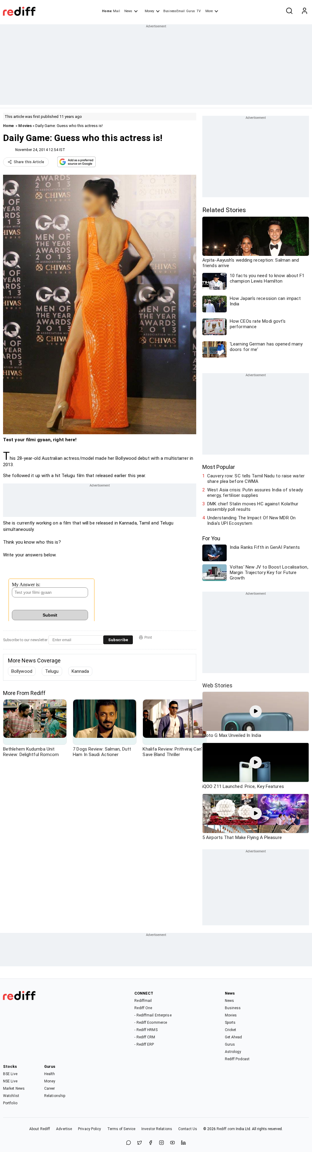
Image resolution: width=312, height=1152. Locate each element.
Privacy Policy (89, 1129)
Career (49, 1088)
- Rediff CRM (144, 1037)
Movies (25, 125)
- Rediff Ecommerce (150, 1022)
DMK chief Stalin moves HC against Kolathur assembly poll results (252, 506)
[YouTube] (172, 1143)
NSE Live (10, 1081)
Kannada (80, 671)
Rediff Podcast (237, 1059)
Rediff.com (226, 1129)
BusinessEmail (174, 11)
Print (148, 637)
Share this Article (29, 162)
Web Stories (217, 685)
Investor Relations (156, 1129)
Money (149, 11)
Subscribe (118, 640)
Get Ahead (233, 1037)
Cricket (230, 1030)
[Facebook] (150, 1143)
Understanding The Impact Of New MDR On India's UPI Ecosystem (251, 520)
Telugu (52, 671)
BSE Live (10, 1074)
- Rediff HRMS (145, 1030)
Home (107, 11)
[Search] (289, 11)
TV (199, 11)
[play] (256, 711)
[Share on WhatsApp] (128, 1143)
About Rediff (39, 1129)
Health (49, 1074)
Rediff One (143, 1008)
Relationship (54, 1096)
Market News (14, 1088)
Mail (116, 11)
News (128, 11)
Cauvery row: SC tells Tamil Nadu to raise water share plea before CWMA (256, 478)
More (209, 11)
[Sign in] (304, 11)
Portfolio (10, 1103)
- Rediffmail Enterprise (152, 1015)
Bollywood (21, 671)
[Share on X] (139, 1143)
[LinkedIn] (183, 1143)
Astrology (233, 1052)
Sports (230, 1022)
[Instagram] (161, 1143)
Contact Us (187, 1129)
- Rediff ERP (144, 1044)
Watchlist (11, 1096)
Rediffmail (143, 1001)
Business (233, 1008)
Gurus (190, 11)
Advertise (64, 1129)
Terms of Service (121, 1129)
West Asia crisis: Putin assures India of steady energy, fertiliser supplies (255, 492)
